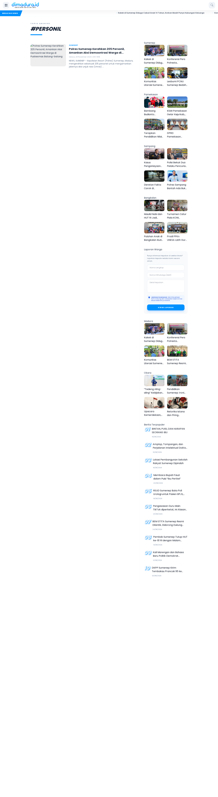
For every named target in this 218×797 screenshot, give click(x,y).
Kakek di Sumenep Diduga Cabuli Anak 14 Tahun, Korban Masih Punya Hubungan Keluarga (149, 13)
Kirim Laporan (166, 307)
